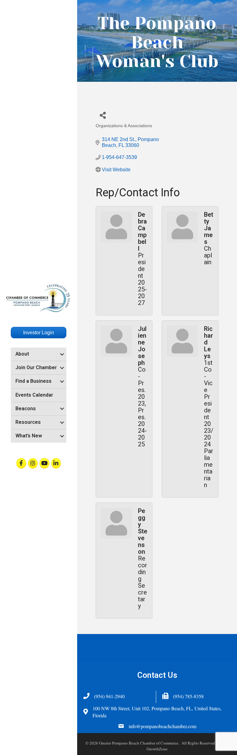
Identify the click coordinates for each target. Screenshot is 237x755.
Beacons (25, 408)
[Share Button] (103, 115)
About (22, 354)
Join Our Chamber (36, 367)
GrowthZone (157, 749)
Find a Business (33, 381)
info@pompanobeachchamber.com (162, 726)
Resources (28, 422)
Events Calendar (34, 395)
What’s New (28, 436)
